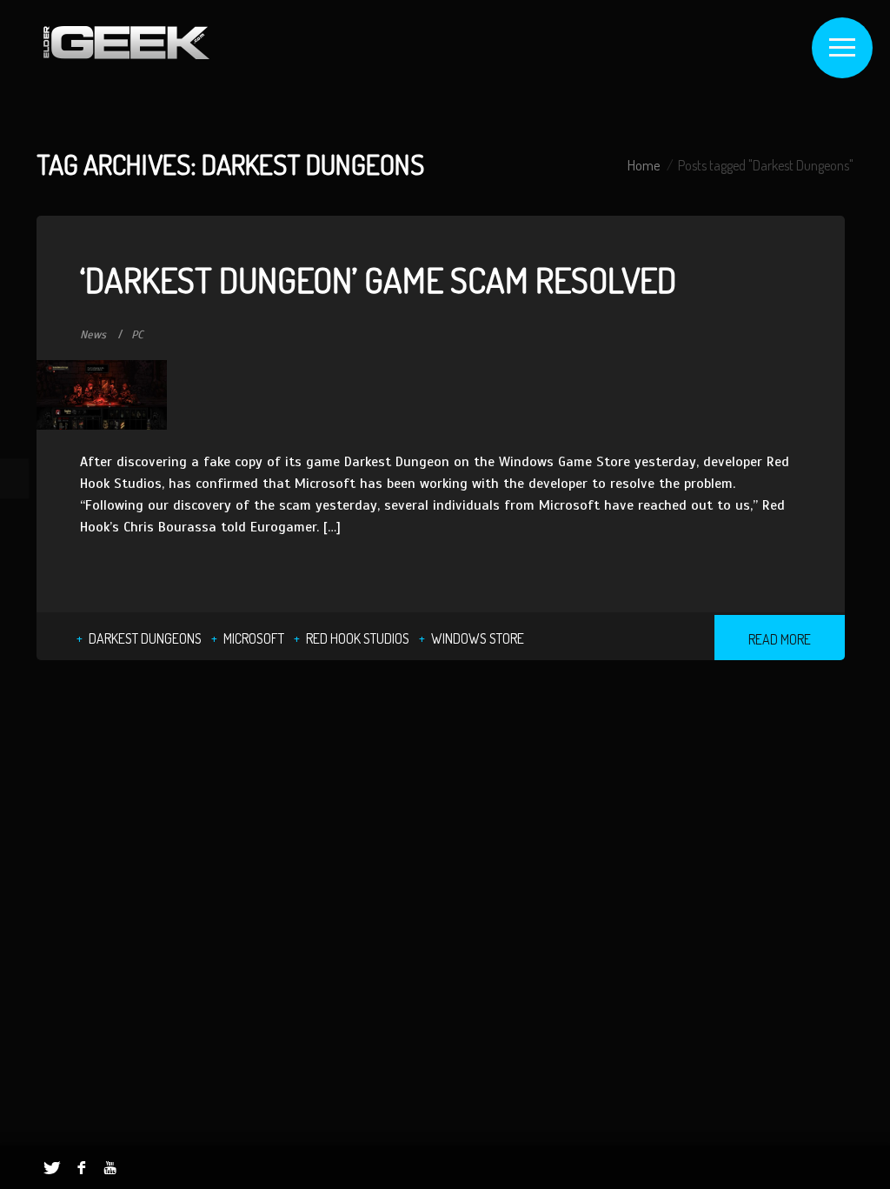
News (93, 335)
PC (137, 335)
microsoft (253, 638)
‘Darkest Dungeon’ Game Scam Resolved (378, 279)
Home (644, 165)
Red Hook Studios (357, 638)
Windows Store (477, 638)
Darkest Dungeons (145, 638)
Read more (779, 639)
